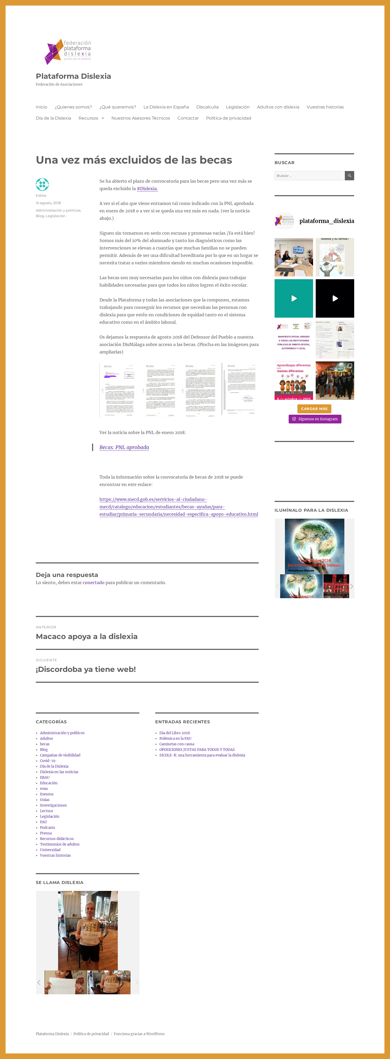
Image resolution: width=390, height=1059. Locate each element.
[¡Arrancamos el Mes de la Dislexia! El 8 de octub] (294, 380)
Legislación (238, 107)
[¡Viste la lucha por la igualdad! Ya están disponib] (335, 380)
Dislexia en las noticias (59, 772)
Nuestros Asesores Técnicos (140, 118)
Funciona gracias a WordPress (139, 1034)
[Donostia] (344, 586)
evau (44, 788)
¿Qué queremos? (117, 107)
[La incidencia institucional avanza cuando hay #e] (294, 257)
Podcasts (47, 827)
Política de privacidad (228, 118)
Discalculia (207, 107)
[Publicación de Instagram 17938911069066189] (335, 339)
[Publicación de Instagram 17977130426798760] (335, 257)
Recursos (88, 118)
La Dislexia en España (166, 107)
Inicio (41, 107)
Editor (41, 195)
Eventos (47, 794)
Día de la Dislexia (53, 118)
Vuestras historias (325, 107)
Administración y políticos (58, 210)
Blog (40, 216)
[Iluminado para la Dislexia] (301, 586)
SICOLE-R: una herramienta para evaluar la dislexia (202, 755)
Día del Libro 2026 (174, 733)
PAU (43, 822)
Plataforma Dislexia (73, 76)
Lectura (46, 811)
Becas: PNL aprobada (124, 447)
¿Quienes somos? (73, 107)
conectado (94, 582)
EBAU (45, 777)
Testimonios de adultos (60, 844)
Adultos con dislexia (278, 107)
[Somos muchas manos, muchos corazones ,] (294, 298)
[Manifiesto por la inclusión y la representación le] (294, 339)
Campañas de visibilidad (60, 755)
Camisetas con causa (176, 744)
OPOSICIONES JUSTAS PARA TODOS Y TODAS (197, 749)
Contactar (188, 118)
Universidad (50, 850)
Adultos (46, 738)
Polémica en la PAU (175, 738)
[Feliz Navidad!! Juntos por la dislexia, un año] (335, 298)
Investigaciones (53, 805)
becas (45, 744)
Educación (49, 783)
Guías (45, 800)
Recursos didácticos (57, 839)
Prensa (46, 833)
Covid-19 (47, 761)
